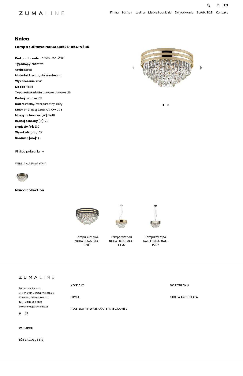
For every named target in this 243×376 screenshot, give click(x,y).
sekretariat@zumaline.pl (33, 306)
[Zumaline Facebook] (21, 313)
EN (226, 5)
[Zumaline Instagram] (26, 313)
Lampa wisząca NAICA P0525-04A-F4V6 (121, 241)
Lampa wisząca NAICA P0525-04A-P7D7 (155, 241)
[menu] (148, 12)
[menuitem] (114, 12)
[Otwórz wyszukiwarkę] (208, 5)
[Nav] (201, 68)
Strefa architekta (184, 297)
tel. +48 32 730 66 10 (31, 302)
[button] (163, 105)
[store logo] (41, 15)
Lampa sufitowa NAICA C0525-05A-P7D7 (87, 241)
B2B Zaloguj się (31, 340)
